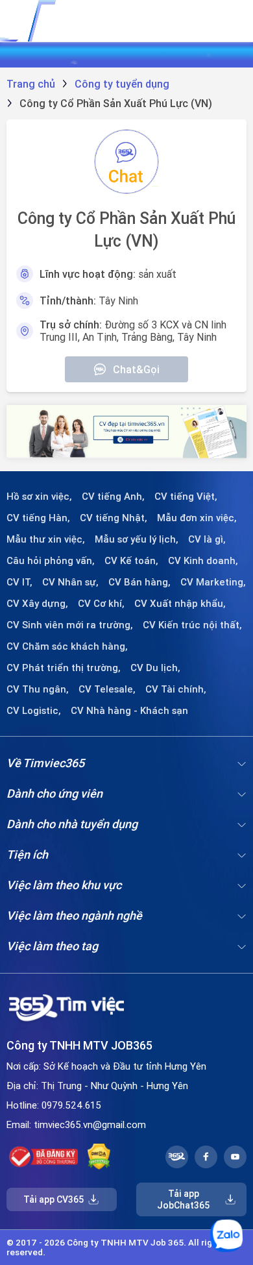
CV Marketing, (213, 582)
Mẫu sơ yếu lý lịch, (136, 539)
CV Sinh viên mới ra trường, (69, 625)
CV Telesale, (107, 689)
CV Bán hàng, (139, 582)
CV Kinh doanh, (203, 561)
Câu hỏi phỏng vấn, (50, 561)
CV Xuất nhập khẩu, (180, 603)
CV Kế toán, (131, 561)
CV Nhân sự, (70, 582)
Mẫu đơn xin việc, (197, 518)
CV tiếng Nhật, (113, 518)
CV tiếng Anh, (113, 496)
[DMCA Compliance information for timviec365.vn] (99, 1157)
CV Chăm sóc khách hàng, (67, 646)
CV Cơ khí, (101, 603)
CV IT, (19, 582)
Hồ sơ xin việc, (39, 496)
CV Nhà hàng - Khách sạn (129, 711)
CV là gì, (207, 539)
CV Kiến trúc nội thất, (192, 625)
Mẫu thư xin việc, (45, 539)
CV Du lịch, (155, 668)
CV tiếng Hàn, (38, 518)
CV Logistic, (33, 711)
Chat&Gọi (136, 369)
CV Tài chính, (175, 689)
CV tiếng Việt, (185, 496)
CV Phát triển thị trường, (63, 668)
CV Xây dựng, (37, 603)
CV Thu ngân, (37, 689)
